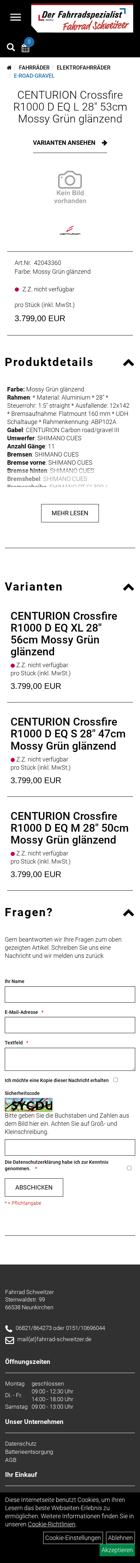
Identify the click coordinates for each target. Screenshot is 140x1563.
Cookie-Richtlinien (51, 1524)
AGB (10, 1459)
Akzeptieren (117, 1550)
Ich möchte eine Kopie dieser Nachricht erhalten (57, 1080)
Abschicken (34, 1187)
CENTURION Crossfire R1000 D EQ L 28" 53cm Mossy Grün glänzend (70, 107)
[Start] (9, 67)
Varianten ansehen (65, 142)
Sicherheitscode (22, 1093)
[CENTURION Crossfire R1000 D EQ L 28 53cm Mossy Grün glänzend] (70, 187)
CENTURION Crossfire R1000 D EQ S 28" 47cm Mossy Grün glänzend (68, 733)
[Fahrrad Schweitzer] (82, 18)
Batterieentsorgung (29, 1451)
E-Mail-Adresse (21, 1012)
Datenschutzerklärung (37, 1162)
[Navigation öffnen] (15, 18)
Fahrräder (34, 67)
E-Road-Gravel (34, 76)
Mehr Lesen (70, 513)
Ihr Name (14, 981)
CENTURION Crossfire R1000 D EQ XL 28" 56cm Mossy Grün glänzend (64, 634)
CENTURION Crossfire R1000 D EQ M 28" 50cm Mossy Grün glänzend (70, 828)
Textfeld (14, 1042)
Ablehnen (120, 1537)
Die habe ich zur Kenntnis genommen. (56, 1165)
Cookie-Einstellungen (73, 1537)
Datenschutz (20, 1443)
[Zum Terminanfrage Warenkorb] (25, 49)
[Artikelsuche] (11, 48)
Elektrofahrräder (83, 67)
